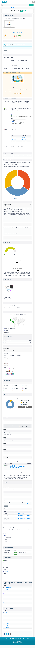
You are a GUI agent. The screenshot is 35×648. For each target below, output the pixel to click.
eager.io (17, 31)
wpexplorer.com (7, 602)
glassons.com (6, 625)
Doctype (6, 348)
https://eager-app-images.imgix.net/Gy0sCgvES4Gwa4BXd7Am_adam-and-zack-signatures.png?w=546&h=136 (17, 466)
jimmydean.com (7, 627)
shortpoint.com (7, 591)
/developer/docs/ (28, 500)
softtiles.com (6, 589)
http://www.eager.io (14, 141)
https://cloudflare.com (21, 513)
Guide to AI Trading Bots (26, 638)
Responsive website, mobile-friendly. (10, 350)
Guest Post (7, 638)
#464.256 (12, 68)
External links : (6, 508)
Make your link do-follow (17, 32)
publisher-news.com (7, 623)
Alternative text (6, 472)
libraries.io (6, 614)
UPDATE (21, 11)
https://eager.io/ (24, 139)
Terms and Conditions (15, 642)
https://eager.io (14, 139)
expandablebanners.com (8, 587)
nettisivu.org (6, 621)
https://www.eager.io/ (25, 143)
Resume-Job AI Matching (19, 638)
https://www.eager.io (15, 143)
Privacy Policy (20, 642)
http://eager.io (14, 137)
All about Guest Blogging (12, 638)
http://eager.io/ (24, 137)
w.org (5, 604)
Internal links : (7, 487)
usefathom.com (7, 593)
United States (6, 571)
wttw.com (6, 612)
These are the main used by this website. (13, 382)
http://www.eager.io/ (24, 141)
